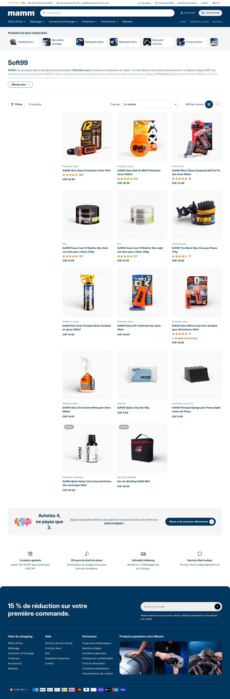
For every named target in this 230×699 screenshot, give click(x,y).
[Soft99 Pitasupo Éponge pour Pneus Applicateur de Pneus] (197, 374)
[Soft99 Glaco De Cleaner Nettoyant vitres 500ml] (87, 374)
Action (183, 21)
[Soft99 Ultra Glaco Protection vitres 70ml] (87, 137)
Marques (127, 21)
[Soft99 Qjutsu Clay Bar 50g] (142, 374)
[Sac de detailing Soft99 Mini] (142, 448)
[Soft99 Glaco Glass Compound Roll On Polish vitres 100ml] (197, 137)
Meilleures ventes (199, 21)
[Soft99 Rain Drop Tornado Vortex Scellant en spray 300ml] (87, 292)
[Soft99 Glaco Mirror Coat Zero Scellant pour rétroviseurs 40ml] (197, 292)
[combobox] (107, 12)
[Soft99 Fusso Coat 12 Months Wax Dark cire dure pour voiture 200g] (87, 215)
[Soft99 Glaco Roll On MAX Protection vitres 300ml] (142, 137)
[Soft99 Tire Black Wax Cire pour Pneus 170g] (197, 215)
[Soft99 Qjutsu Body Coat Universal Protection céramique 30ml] (87, 448)
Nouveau (217, 21)
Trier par (115, 104)
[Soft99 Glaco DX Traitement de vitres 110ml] (142, 292)
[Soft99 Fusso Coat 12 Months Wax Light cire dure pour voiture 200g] (142, 215)
